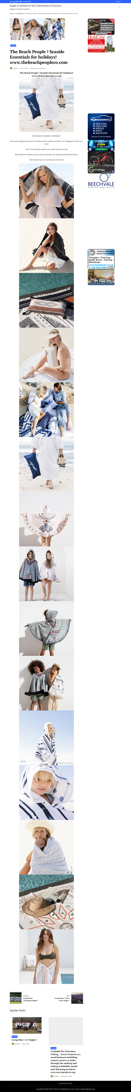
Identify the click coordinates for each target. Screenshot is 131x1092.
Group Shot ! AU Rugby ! (24, 1039)
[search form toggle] (119, 7)
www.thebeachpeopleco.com (47, 75)
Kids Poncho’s (34, 160)
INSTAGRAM (36, 136)
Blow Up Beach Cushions (24, 154)
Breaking (13, 45)
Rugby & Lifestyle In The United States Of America (35, 5)
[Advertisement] (101, 79)
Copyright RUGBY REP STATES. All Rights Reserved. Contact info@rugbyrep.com (65, 1089)
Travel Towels (30, 149)
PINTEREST (56, 136)
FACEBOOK (47, 136)
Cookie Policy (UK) (65, 1083)
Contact (118, 1)
